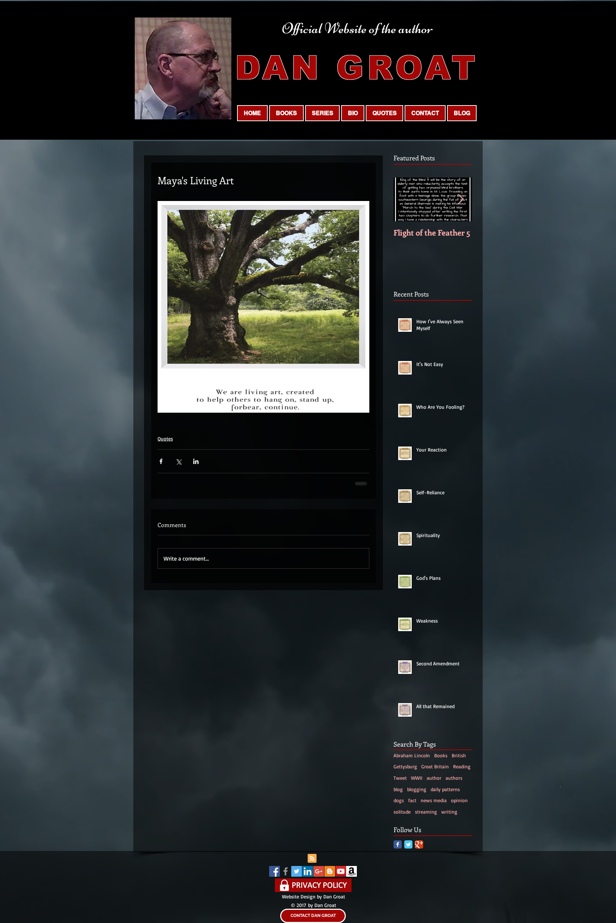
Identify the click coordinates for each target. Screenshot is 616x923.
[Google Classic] (419, 844)
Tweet (400, 778)
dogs (399, 800)
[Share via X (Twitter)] (178, 461)
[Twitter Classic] (408, 844)
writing (449, 812)
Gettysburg (405, 766)
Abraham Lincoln (412, 755)
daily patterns (445, 789)
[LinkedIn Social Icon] (307, 871)
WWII (416, 778)
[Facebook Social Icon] (274, 871)
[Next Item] (460, 199)
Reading (462, 766)
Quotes (165, 438)
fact (412, 800)
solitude (402, 812)
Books (440, 755)
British (459, 755)
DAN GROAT (357, 68)
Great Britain (435, 766)
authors (454, 778)
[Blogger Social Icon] (329, 871)
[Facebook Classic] (398, 844)
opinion (459, 800)
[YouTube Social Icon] (340, 871)
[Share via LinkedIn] (195, 461)
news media (434, 800)
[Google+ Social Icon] (318, 871)
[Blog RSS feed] (312, 858)
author (434, 778)
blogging (416, 789)
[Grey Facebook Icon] (285, 871)
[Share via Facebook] (161, 461)
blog (398, 789)
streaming (426, 812)
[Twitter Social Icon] (296, 871)
